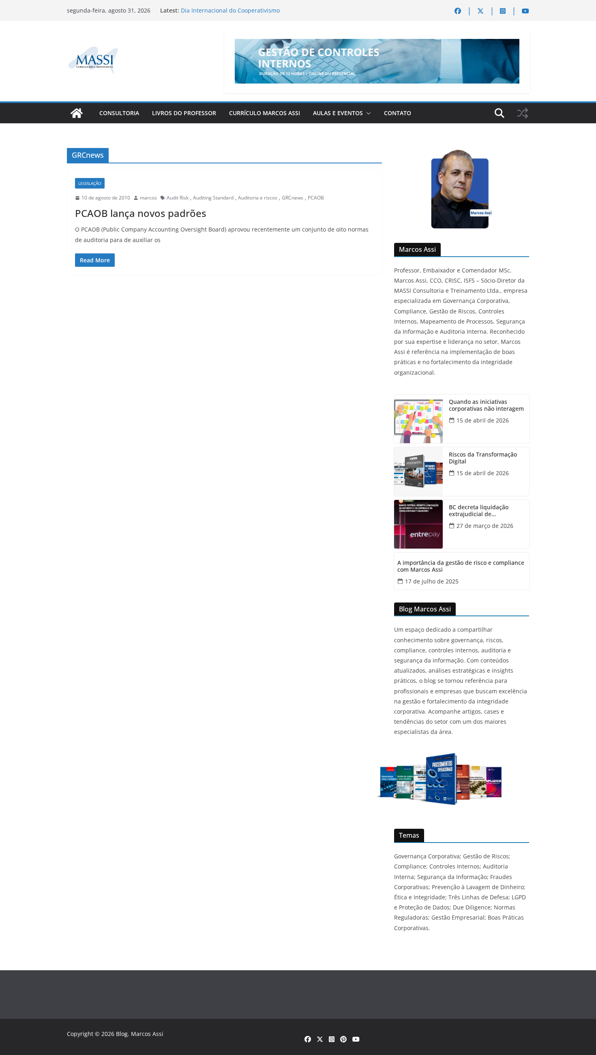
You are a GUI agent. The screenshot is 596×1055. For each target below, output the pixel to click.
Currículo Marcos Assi (264, 113)
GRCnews (292, 197)
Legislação (89, 183)
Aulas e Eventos (338, 113)
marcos (148, 197)
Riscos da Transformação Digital (483, 458)
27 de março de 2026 (485, 526)
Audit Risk (178, 197)
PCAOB (316, 197)
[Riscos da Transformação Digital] (418, 471)
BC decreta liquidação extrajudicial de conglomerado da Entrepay (485, 511)
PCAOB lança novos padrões (140, 213)
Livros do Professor (184, 113)
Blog (122, 1034)
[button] (367, 113)
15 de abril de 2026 (483, 420)
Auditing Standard (213, 197)
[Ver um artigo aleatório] (522, 113)
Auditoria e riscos (257, 197)
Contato (397, 113)
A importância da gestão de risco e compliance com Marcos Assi (460, 566)
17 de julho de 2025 (432, 581)
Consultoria (119, 113)
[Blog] (76, 113)
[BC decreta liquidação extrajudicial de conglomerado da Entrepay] (418, 524)
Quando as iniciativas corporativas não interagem (486, 405)
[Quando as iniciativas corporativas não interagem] (418, 419)
